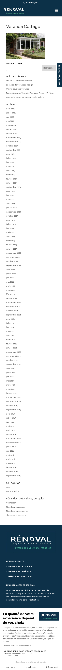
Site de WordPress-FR (16, 515)
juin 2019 (10, 422)
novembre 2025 (13, 142)
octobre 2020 (12, 360)
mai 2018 (10, 455)
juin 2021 (10, 327)
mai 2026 (10, 121)
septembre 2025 (13, 150)
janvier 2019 (11, 434)
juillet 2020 (11, 373)
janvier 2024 (11, 208)
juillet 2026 (11, 113)
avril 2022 (10, 286)
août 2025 (10, 154)
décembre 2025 (13, 138)
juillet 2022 (11, 273)
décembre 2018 (13, 438)
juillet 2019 (11, 418)
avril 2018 (10, 459)
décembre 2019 (13, 397)
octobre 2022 (12, 261)
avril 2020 (10, 385)
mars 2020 (11, 389)
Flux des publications (15, 507)
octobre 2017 (12, 471)
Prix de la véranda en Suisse (19, 81)
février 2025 (11, 179)
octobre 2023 (12, 216)
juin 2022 (10, 278)
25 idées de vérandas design (19, 85)
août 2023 (10, 220)
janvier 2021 (11, 348)
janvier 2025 (11, 183)
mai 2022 (10, 282)
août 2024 (10, 191)
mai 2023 (10, 232)
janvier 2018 (11, 467)
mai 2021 (10, 331)
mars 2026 (11, 125)
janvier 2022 (11, 298)
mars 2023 (10, 241)
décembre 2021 (13, 302)
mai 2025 (10, 166)
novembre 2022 (13, 257)
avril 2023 (10, 236)
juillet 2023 (11, 224)
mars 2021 (10, 340)
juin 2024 (10, 195)
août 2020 (10, 368)
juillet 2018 (11, 447)
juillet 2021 (11, 323)
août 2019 (10, 414)
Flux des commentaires (17, 511)
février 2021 (11, 344)
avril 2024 (10, 203)
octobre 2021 (12, 311)
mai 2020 (10, 381)
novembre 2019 (13, 401)
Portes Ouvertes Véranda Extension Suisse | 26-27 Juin (30, 93)
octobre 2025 (12, 146)
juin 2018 (10, 451)
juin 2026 (10, 117)
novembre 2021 (13, 307)
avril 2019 (10, 430)
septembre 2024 (13, 187)
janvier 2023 (11, 249)
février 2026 (11, 129)
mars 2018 (11, 463)
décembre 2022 (13, 253)
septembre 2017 (13, 476)
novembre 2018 (13, 443)
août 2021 (10, 319)
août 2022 (10, 269)
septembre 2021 (13, 315)
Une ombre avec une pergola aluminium (25, 97)
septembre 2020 (13, 364)
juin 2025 (10, 162)
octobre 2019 (12, 405)
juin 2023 (10, 228)
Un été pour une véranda (17, 89)
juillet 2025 (11, 158)
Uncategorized (13, 491)
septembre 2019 (13, 410)
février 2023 (11, 245)
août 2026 (10, 109)
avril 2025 (10, 171)
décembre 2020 (13, 352)
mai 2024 (10, 199)
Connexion (11, 503)
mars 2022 (10, 290)
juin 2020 (10, 377)
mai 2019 (10, 426)
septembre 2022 (13, 265)
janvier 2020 (11, 393)
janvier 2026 (11, 133)
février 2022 (11, 294)
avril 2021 (10, 335)
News (8, 487)
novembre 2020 (13, 356)
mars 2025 (11, 175)
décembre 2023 (13, 212)
